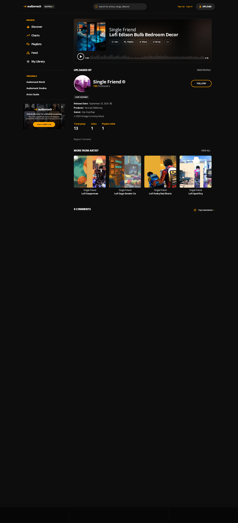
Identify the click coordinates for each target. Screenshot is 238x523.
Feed (34, 53)
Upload (207, 6)
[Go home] (32, 7)
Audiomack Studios (36, 88)
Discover (36, 27)
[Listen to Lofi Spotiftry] (196, 172)
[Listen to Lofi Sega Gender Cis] (125, 172)
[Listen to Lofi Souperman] (90, 172)
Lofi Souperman (90, 193)
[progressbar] (147, 56)
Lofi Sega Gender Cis (125, 193)
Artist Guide (32, 94)
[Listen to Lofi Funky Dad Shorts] (160, 172)
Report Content (82, 139)
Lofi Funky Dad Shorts (160, 193)
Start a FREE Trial (44, 124)
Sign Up (181, 7)
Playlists (36, 44)
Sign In (189, 7)
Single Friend (107, 81)
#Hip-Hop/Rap (81, 97)
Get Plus (49, 6)
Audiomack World (35, 82)
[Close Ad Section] (62, 106)
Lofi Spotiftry (196, 193)
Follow (201, 83)
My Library (38, 61)
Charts (35, 35)
